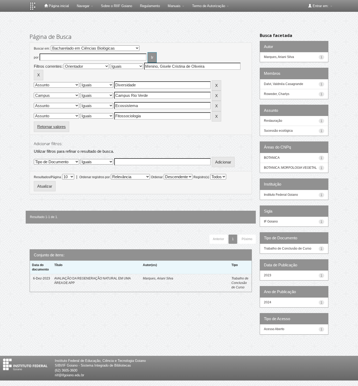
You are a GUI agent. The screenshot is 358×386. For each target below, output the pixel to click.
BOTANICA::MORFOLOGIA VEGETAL (290, 168)
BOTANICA (272, 158)
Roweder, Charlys (276, 94)
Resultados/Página (47, 177)
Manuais (175, 6)
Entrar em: (321, 6)
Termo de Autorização (209, 6)
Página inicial (58, 6)
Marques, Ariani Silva (158, 278)
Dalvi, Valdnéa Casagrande (283, 84)
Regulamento (150, 6)
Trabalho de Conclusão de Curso (239, 283)
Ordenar (157, 177)
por (36, 57)
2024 (267, 302)
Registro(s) (201, 177)
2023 (267, 275)
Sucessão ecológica (278, 131)
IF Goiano (271, 221)
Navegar (83, 6)
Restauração (273, 121)
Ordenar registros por (94, 177)
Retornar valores (51, 126)
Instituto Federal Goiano (281, 195)
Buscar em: (42, 48)
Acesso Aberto (274, 329)
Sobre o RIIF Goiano (116, 6)
